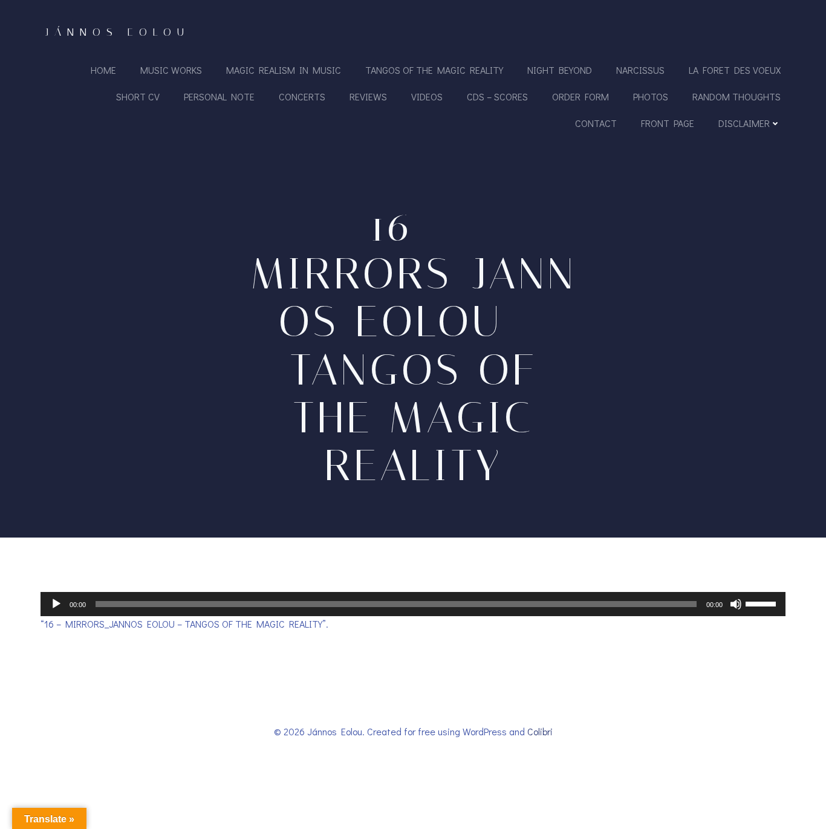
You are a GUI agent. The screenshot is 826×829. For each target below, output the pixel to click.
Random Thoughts (736, 96)
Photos (650, 96)
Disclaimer (744, 123)
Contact (596, 123)
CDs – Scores (497, 96)
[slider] (762, 603)
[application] (413, 604)
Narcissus (640, 69)
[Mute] (736, 604)
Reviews (368, 96)
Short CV (138, 96)
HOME (103, 69)
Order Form (580, 96)
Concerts (302, 96)
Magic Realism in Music (283, 69)
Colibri (540, 731)
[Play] (56, 604)
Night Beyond (559, 69)
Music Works (171, 69)
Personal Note (219, 96)
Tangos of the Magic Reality (434, 69)
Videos (427, 96)
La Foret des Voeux (735, 69)
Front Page (667, 123)
